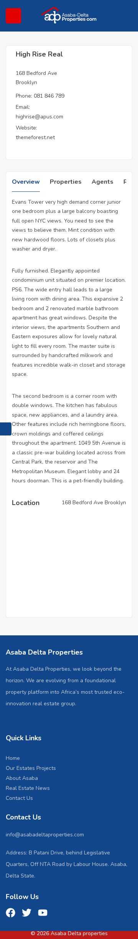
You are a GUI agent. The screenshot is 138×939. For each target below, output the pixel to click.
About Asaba (22, 778)
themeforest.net (35, 137)
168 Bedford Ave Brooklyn (94, 502)
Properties (66, 182)
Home (13, 758)
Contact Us (19, 798)
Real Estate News (28, 788)
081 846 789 (49, 96)
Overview (26, 182)
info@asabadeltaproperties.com (45, 834)
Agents (102, 182)
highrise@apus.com (39, 116)
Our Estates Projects (31, 768)
